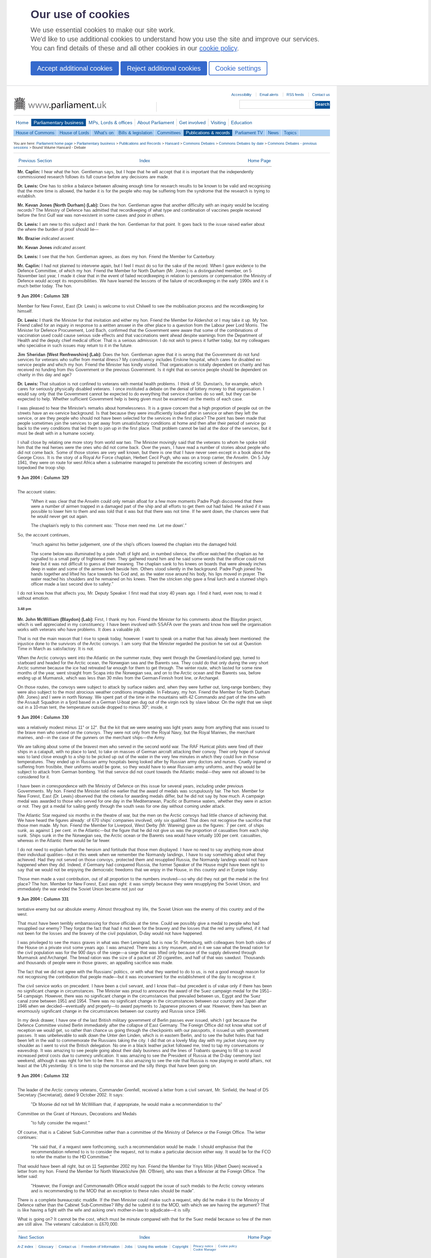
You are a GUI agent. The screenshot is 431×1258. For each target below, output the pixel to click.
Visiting (218, 122)
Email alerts (269, 95)
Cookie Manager (204, 1249)
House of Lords (74, 132)
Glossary (46, 1247)
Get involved (192, 122)
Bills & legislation (135, 132)
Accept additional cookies (74, 68)
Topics (290, 132)
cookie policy (218, 48)
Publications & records (208, 132)
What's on (103, 132)
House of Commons (35, 132)
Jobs (129, 1247)
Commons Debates (199, 143)
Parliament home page (54, 143)
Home (22, 122)
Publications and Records (140, 143)
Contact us (321, 95)
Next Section (31, 1237)
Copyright (180, 1247)
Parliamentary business (59, 122)
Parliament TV (249, 132)
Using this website (152, 1247)
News (273, 132)
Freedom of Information (100, 1247)
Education (241, 122)
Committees (169, 132)
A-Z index (25, 1247)
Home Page (259, 160)
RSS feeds (295, 95)
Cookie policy (227, 1246)
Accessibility (241, 95)
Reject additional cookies (164, 68)
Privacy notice (203, 1246)
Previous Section (35, 160)
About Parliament (155, 122)
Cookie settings (238, 68)
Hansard (172, 143)
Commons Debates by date (241, 143)
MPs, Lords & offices (110, 122)
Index (144, 160)
